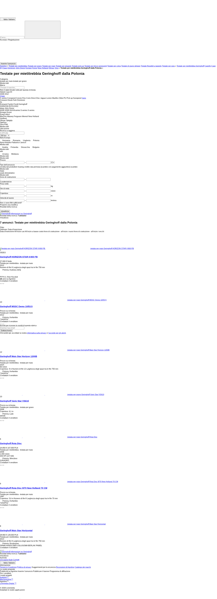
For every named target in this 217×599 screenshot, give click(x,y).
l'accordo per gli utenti (57, 333)
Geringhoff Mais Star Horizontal (16, 530)
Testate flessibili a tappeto (151, 66)
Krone (34, 68)
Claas (4, 68)
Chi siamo (4, 560)
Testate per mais (48, 66)
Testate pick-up (78, 66)
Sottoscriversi (6, 331)
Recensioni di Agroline (65, 567)
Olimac (51, 68)
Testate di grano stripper (130, 66)
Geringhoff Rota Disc (11, 443)
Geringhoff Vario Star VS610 (14, 401)
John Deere (20, 68)
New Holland (43, 68)
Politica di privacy (24, 567)
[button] (108, 51)
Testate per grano (35, 66)
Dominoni (11, 68)
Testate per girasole (63, 66)
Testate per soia (168, 66)
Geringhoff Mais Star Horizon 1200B (18, 356)
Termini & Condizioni (8, 567)
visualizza (5, 211)
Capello (208, 66)
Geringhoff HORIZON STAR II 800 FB (19, 257)
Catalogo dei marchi (83, 567)
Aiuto (10, 560)
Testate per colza (114, 66)
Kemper (29, 68)
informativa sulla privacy (36, 333)
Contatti (16, 560)
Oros (57, 68)
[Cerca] (42, 30)
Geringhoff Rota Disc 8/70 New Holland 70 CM (23, 488)
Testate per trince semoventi (95, 66)
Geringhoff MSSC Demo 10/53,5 (16, 306)
